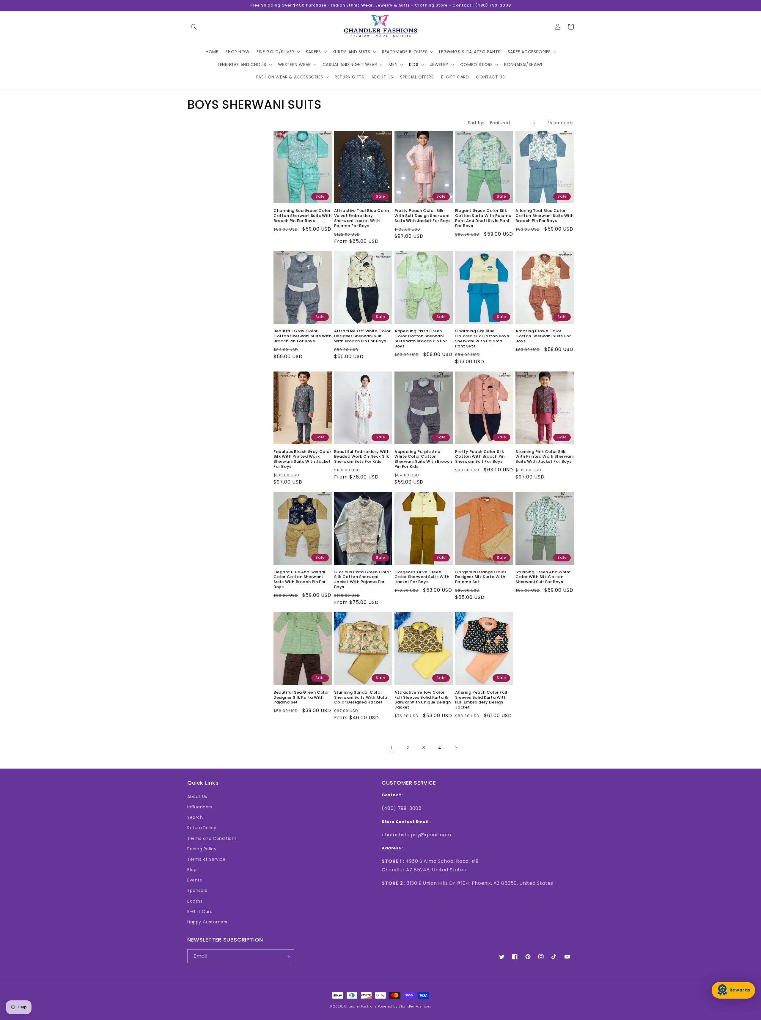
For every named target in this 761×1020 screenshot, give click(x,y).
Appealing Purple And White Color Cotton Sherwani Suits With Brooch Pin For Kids (423, 459)
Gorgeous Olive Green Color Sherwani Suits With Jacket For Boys (421, 577)
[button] (193, 26)
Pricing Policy (201, 849)
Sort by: (476, 123)
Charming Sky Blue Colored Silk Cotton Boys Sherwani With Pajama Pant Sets (482, 339)
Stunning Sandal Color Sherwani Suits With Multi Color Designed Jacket (360, 697)
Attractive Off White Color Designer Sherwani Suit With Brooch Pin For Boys (362, 336)
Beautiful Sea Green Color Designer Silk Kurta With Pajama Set (301, 697)
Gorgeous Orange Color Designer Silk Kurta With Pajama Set (481, 577)
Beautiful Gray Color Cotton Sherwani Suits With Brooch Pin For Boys (302, 336)
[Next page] (455, 747)
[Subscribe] (287, 956)
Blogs (193, 870)
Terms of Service (206, 859)
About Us (197, 796)
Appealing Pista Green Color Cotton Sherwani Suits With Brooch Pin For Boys (420, 339)
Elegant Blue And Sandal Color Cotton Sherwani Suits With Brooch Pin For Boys (299, 580)
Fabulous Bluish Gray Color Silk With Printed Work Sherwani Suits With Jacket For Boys (302, 459)
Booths (195, 901)
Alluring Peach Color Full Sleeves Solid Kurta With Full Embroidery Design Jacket (481, 700)
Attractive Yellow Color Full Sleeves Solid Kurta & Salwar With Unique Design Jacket (422, 700)
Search (195, 817)
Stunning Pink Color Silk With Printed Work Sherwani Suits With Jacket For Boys (544, 457)
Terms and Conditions (212, 838)
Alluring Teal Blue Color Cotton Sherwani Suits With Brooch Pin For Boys (544, 215)
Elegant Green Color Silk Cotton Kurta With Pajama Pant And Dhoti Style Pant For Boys (483, 218)
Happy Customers (207, 922)
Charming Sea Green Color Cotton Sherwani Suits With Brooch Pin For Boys (302, 215)
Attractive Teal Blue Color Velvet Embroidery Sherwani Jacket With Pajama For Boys (362, 218)
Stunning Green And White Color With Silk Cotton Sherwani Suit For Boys (542, 577)
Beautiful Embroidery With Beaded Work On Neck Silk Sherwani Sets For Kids (362, 457)
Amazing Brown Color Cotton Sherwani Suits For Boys (543, 336)
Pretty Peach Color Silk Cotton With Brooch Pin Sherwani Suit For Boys (480, 457)
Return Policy (201, 828)
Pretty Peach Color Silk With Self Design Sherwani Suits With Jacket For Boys (422, 215)
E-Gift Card (200, 911)
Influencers (200, 807)
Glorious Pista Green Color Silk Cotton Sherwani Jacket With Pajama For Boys (362, 580)
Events (194, 880)
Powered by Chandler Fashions (404, 1006)
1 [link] (391, 747)
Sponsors (197, 890)
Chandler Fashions (360, 1006)
